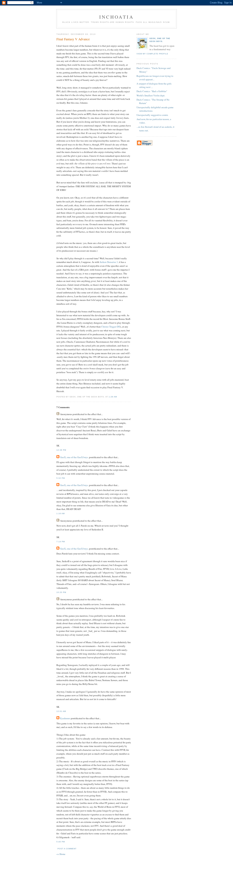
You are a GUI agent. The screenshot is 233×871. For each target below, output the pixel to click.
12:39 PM (61, 450)
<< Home (60, 854)
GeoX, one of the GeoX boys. (74, 457)
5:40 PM (60, 842)
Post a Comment (67, 849)
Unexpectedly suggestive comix (152, 115)
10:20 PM (61, 592)
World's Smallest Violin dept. (151, 95)
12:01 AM (61, 711)
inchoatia (116, 17)
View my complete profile (152, 54)
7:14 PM (60, 542)
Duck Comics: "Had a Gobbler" (152, 91)
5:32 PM (60, 478)
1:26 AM (113, 397)
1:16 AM (60, 513)
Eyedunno (65, 718)
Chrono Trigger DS (110, 326)
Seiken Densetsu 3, (109, 262)
